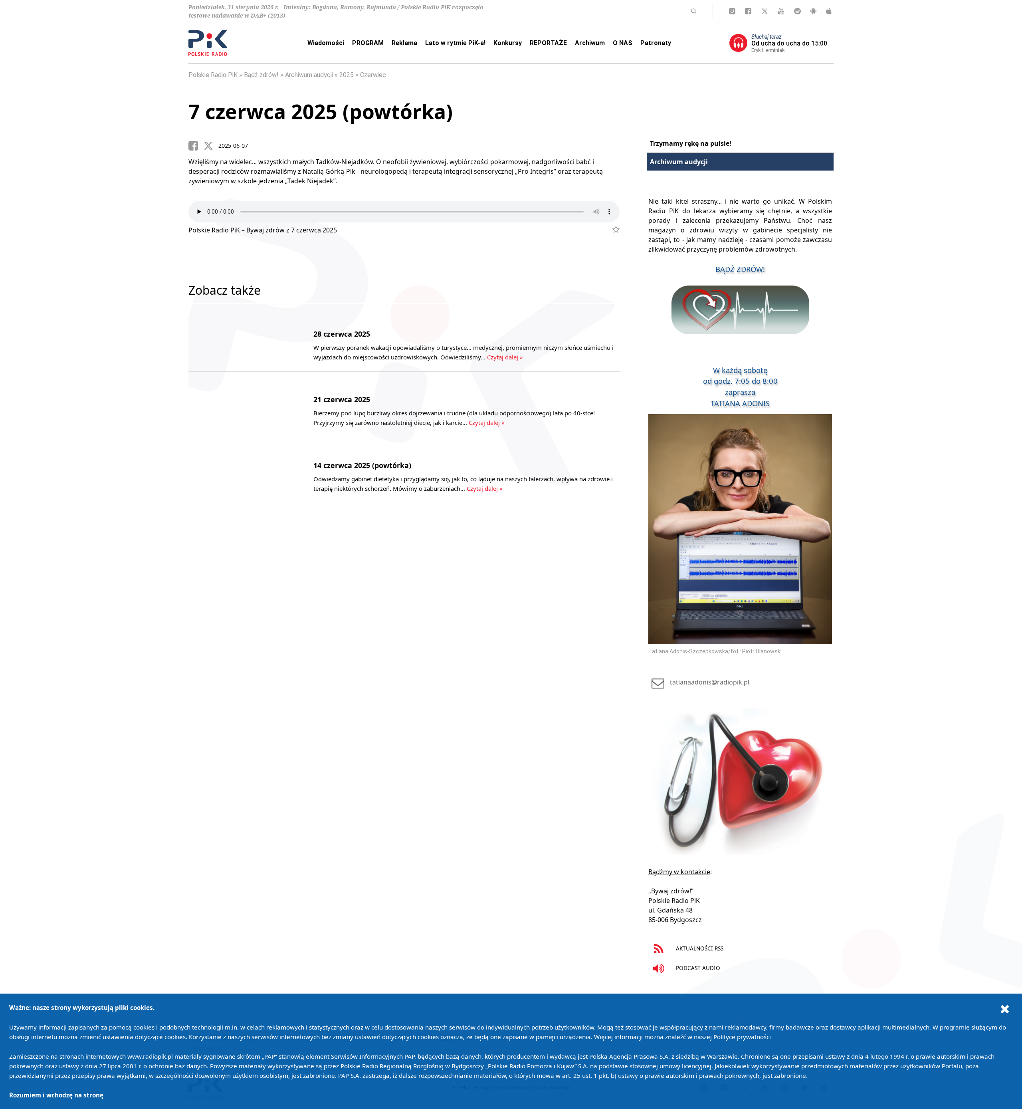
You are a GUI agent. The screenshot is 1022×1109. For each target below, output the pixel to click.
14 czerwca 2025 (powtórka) (362, 465)
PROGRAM (368, 43)
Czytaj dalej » (505, 357)
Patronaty (655, 43)
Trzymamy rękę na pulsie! (690, 143)
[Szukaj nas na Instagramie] (732, 11)
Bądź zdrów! (261, 75)
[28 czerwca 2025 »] (239, 338)
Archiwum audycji (309, 75)
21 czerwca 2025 (341, 399)
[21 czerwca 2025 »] (239, 404)
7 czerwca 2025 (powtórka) (320, 111)
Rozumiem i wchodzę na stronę (56, 1095)
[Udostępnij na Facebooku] (196, 146)
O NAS (622, 43)
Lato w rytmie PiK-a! (455, 43)
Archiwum (590, 43)
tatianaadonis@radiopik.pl (709, 682)
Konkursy (507, 43)
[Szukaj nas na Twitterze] (764, 11)
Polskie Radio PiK (213, 75)
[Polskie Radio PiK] (207, 43)
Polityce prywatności (742, 1037)
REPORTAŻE (548, 43)
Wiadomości (325, 43)
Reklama (404, 43)
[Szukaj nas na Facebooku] (748, 11)
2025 (346, 75)
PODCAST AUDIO (697, 968)
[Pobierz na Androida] (813, 11)
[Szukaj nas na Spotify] (797, 11)
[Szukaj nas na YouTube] (781, 11)
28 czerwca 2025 (341, 334)
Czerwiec (373, 75)
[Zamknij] (1005, 1009)
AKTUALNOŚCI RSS (698, 948)
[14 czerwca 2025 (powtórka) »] (239, 470)
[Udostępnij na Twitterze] (211, 146)
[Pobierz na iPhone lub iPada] (829, 11)
